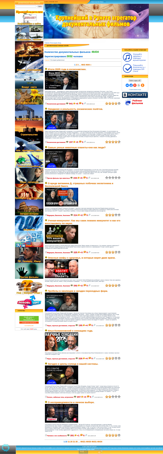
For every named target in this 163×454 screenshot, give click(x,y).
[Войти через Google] (138, 85)
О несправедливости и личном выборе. (71, 402)
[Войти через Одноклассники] (142, 85)
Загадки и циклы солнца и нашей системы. (73, 364)
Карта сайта (98, 449)
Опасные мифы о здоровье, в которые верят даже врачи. (81, 257)
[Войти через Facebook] (131, 85)
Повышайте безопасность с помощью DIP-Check (139, 68)
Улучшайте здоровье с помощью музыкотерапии (139, 57)
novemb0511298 (29, 325)
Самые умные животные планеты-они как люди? (77, 147)
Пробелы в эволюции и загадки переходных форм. (78, 291)
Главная (47, 43)
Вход (59, 43)
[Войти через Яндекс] (134, 85)
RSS (105, 1)
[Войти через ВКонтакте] (127, 85)
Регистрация (53, 43)
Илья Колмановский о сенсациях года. (70, 330)
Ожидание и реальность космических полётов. (75, 109)
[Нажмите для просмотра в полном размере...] (61, 89)
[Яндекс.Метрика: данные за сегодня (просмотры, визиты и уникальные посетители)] (105, 452)
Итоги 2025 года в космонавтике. (67, 69)
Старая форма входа (135, 89)
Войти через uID (135, 80)
